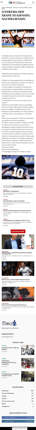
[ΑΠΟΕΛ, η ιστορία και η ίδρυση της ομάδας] (18, 294)
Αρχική (3, 7)
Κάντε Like (30, 417)
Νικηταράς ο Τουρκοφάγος (11, 191)
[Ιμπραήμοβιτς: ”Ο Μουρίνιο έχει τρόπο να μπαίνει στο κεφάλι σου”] (18, 241)
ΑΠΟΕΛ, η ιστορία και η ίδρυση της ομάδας (14, 305)
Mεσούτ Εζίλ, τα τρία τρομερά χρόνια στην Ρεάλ (16, 279)
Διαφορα (5, 189)
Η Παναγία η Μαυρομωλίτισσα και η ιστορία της (17, 210)
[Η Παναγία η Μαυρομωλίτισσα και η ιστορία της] (27, 363)
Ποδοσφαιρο (9, 7)
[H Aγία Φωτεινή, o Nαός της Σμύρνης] (27, 350)
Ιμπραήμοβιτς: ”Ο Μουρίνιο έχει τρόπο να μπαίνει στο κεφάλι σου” (17, 253)
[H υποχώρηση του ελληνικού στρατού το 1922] (27, 376)
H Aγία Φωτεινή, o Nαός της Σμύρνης (14, 201)
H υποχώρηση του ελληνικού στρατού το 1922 (16, 220)
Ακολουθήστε (29, 421)
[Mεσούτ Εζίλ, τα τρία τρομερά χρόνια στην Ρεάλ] (18, 268)
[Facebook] (3, 26)
